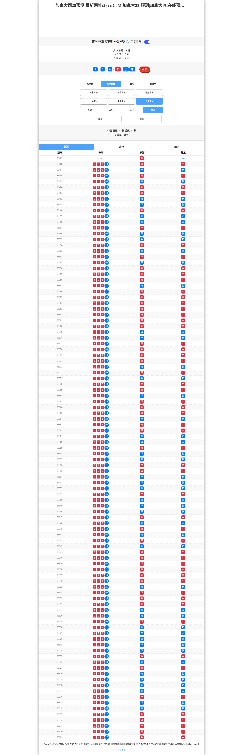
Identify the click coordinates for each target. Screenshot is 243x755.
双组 (142, 119)
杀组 (111, 110)
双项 (100, 119)
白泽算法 (149, 101)
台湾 (132, 84)
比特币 (153, 84)
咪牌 (144, 69)
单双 (153, 110)
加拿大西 (111, 84)
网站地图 (121, 750)
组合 (90, 110)
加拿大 (90, 84)
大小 (132, 110)
